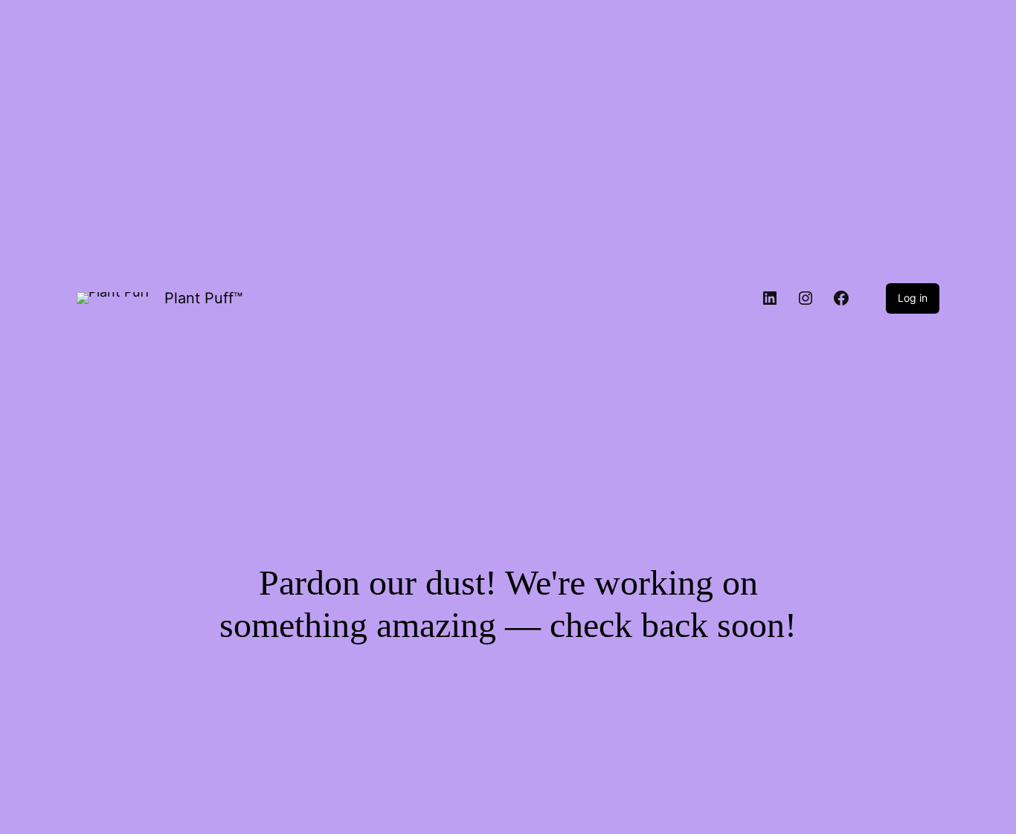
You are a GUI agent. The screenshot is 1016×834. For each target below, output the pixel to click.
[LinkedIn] (770, 298)
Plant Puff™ (203, 298)
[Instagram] (805, 298)
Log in (912, 297)
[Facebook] (841, 298)
